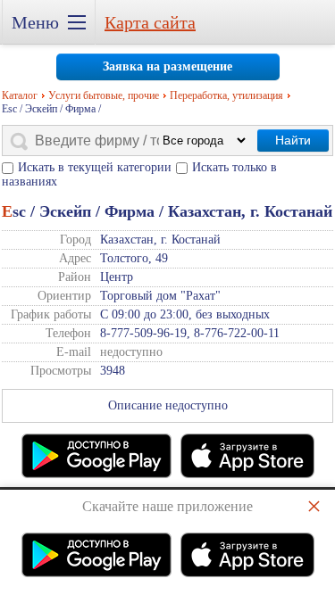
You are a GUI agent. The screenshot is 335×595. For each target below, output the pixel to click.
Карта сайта (150, 22)
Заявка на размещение (167, 66)
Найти (293, 140)
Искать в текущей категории (95, 167)
